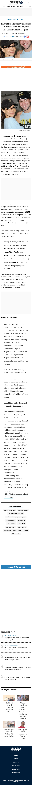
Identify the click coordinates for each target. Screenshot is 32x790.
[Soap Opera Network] (16, 2)
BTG (4, 7)
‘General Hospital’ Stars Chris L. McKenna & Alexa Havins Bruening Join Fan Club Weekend (22, 710)
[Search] (29, 3)
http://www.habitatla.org (18, 485)
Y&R (21, 7)
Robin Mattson (22, 527)
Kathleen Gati (21, 520)
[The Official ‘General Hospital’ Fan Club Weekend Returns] (9, 698)
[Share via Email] (16, 36)
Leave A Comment (16, 567)
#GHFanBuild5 (6, 288)
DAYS (13, 7)
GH (18, 7)
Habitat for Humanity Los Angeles (16, 517)
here (13, 358)
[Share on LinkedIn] (12, 36)
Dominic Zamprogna (10, 510)
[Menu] (3, 3)
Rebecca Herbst (10, 527)
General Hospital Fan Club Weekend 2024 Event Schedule (9, 733)
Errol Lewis (7, 33)
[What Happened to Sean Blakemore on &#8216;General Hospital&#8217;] (23, 724)
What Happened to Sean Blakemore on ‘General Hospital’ (23, 734)
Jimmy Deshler (10, 520)
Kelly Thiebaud (11, 523)
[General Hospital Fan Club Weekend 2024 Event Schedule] (9, 724)
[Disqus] (16, 600)
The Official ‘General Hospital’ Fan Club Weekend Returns (9, 707)
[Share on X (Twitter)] (8, 36)
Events (22, 19)
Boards (28, 7)
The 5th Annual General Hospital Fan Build (15, 530)
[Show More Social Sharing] (20, 36)
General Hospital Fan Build (15, 513)
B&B (8, 7)
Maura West (21, 523)
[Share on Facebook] (4, 36)
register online (8, 207)
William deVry (16, 534)
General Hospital (13, 19)
